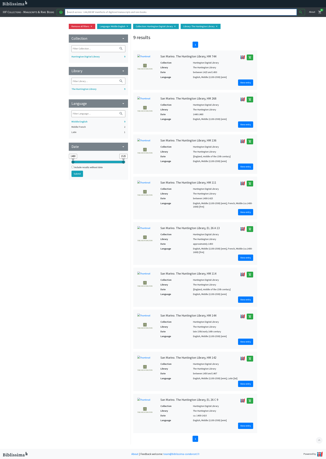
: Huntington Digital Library (156, 26)
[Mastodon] (174, 3)
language (98, 103)
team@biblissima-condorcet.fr (181, 454)
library (98, 71)
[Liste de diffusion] (157, 3)
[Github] (184, 3)
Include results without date (88, 167)
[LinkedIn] (163, 3)
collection (98, 38)
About (312, 11)
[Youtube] (179, 3)
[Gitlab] (190, 3)
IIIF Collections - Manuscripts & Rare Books (28, 12)
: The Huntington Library (200, 26)
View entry (245, 82)
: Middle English (114, 26)
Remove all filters (82, 26)
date (98, 146)
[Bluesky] (168, 3)
